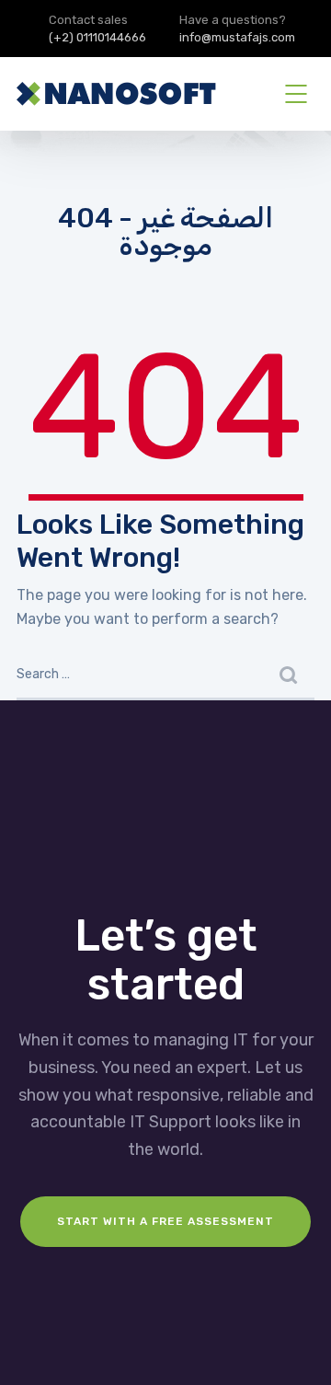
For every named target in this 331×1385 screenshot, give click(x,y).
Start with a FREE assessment (165, 1221)
